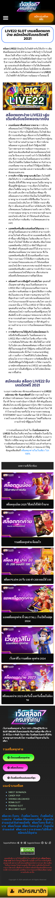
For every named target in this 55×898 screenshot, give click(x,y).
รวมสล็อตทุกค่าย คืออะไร (27, 542)
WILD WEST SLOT (17, 808)
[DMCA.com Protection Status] (27, 850)
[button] (5, 18)
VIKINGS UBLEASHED (18, 798)
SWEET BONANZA (17, 792)
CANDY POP (14, 795)
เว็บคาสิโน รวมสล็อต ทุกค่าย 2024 (28, 658)
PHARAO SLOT (15, 805)
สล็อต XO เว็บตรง (10, 815)
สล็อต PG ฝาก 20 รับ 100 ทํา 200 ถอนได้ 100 (27, 579)
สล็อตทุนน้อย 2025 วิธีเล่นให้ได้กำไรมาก (27, 504)
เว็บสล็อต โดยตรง (29, 815)
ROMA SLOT (14, 802)
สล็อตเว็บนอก (14, 826)
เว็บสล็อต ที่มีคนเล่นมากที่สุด (27, 819)
